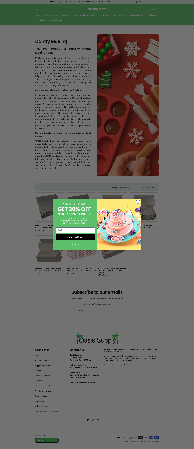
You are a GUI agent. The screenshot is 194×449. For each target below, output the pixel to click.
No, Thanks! (75, 244)
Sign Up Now (75, 237)
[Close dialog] (138, 202)
